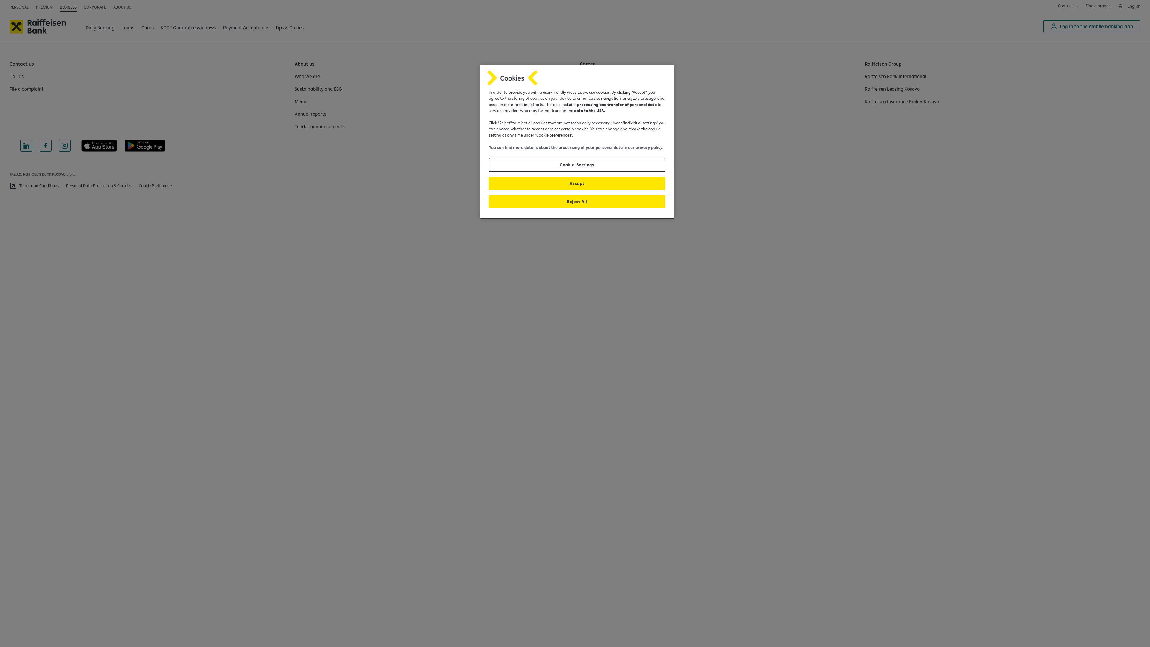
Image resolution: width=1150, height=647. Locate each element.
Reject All (577, 201)
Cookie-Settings (577, 164)
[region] (577, 142)
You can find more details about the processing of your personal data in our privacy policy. (576, 147)
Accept (577, 183)
